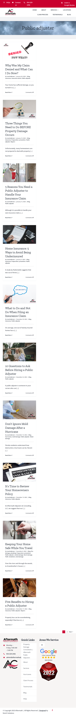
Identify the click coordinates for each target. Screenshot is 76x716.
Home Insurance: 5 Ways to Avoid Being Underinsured (18, 252)
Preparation (15, 140)
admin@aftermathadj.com (15, 657)
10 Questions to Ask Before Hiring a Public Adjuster (19, 369)
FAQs (8, 2)
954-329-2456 (11, 654)
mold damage (16, 437)
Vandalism (12, 557)
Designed (42, 711)
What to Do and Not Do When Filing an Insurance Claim (17, 312)
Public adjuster (26, 78)
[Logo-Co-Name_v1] (10, 10)
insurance (8, 78)
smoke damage (18, 555)
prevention (22, 140)
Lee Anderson (11, 76)
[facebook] (52, 710)
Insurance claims (16, 78)
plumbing (13, 553)
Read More (8, 92)
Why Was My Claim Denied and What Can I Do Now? (19, 69)
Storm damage (28, 555)
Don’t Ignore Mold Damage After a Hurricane (16, 427)
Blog (28, 76)
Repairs (13, 142)
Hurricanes (8, 437)
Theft (6, 557)
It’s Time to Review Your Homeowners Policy (17, 490)
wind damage (19, 557)
